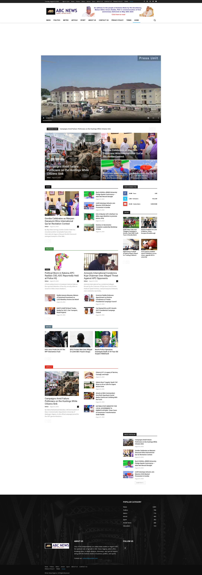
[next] (154, 129)
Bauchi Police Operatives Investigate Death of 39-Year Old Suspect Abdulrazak (106, 352)
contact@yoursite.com (90, 558)
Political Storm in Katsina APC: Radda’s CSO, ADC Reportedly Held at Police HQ (62, 276)
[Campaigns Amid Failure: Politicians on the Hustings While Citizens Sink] (73, 156)
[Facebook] (144, 1)
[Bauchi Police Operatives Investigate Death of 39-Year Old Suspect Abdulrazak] (106, 339)
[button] (154, 20)
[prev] (150, 129)
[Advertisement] (101, 38)
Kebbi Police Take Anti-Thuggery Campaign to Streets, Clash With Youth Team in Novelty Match (130, 232)
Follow (154, 198)
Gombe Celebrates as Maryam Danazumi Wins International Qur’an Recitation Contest (59, 221)
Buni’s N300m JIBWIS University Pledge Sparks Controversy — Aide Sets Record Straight (106, 194)
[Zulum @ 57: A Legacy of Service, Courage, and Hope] (89, 374)
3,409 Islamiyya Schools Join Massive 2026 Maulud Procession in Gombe (105, 205)
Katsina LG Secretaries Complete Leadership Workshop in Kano (106, 227)
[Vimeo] (153, 1)
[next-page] (49, 241)
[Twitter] (150, 1)
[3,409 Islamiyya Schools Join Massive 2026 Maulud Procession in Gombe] (143, 170)
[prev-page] (46, 241)
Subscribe (154, 204)
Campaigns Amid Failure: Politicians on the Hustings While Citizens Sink (85, 129)
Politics (47, 269)
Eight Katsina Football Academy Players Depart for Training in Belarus (130, 253)
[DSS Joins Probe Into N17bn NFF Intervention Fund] (56, 339)
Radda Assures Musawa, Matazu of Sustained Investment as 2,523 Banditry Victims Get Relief (68, 297)
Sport (125, 227)
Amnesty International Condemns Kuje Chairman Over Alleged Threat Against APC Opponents (101, 276)
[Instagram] (147, 1)
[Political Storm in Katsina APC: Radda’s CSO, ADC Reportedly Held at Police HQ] (62, 261)
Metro (47, 346)
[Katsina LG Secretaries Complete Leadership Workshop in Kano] (89, 227)
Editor (47, 226)
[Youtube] (156, 1)
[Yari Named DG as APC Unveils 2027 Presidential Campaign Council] (89, 310)
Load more (139, 483)
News (105, 147)
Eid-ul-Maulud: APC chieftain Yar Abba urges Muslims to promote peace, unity (107, 216)
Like (156, 193)
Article (50, 163)
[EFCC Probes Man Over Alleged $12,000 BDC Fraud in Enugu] (81, 339)
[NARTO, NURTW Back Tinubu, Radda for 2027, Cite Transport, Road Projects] (50, 310)
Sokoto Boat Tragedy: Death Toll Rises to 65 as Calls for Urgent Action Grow (106, 384)
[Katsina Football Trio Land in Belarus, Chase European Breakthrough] (149, 222)
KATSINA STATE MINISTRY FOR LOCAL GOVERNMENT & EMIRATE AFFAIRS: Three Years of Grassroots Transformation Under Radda (106, 410)
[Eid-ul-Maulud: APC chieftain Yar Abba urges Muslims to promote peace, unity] (89, 216)
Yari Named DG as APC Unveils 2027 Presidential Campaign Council (106, 310)
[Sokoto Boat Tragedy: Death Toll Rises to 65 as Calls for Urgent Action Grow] (89, 384)
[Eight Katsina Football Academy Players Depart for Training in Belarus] (131, 244)
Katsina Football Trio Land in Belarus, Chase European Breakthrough (149, 231)
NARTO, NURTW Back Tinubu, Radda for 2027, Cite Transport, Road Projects (67, 310)
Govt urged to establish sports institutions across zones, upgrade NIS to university (149, 254)
